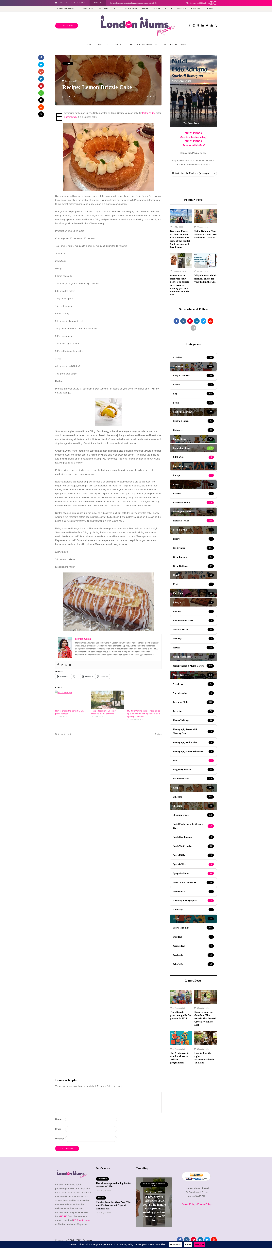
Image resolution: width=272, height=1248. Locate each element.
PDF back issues (81, 1220)
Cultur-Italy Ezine (174, 44)
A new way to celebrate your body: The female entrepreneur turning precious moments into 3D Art (179, 285)
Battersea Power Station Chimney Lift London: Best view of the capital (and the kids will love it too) (180, 239)
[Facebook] (58, 664)
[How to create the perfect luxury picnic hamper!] (71, 700)
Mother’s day (148, 113)
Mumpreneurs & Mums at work (154, 1184)
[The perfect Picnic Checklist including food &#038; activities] (107, 700)
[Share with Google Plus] (41, 72)
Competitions (87, 9)
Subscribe (68, 26)
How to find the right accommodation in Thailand (204, 1058)
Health (168, 9)
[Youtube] (70, 664)
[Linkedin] (62, 664)
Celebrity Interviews (66, 9)
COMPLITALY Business (80, 1240)
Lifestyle (181, 9)
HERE (63, 1216)
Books (145, 9)
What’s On (103, 9)
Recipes (67, 63)
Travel (116, 9)
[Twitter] (66, 664)
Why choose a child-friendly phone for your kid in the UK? (133, 3)
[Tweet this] (41, 64)
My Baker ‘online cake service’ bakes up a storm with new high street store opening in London (143, 714)
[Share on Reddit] (41, 107)
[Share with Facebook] (41, 57)
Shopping (210, 9)
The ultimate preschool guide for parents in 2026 (180, 1015)
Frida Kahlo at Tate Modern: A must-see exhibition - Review (205, 234)
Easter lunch (70, 117)
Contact (119, 44)
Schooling (102, 1179)
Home (89, 44)
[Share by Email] (41, 114)
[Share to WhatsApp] (41, 93)
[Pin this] (41, 86)
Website (59, 1138)
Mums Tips (195, 9)
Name (58, 1119)
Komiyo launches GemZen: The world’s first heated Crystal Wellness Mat (205, 1018)
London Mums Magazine (143, 44)
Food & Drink (131, 9)
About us (103, 44)
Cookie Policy (188, 1204)
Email (58, 1129)
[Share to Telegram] (41, 100)
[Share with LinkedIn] (41, 79)
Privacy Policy (204, 1204)
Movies (156, 9)
